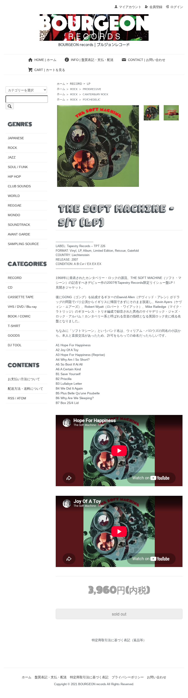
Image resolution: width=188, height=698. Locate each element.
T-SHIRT (14, 326)
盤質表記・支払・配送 (51, 677)
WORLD (14, 196)
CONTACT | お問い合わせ (146, 60)
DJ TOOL (15, 345)
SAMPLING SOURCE (23, 244)
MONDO (14, 215)
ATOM (21, 398)
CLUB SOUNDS (19, 186)
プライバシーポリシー (128, 677)
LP (88, 83)
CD (10, 287)
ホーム (61, 83)
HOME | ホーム (45, 60)
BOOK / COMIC (19, 316)
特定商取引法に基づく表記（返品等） (119, 640)
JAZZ (12, 157)
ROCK (74, 89)
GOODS (14, 335)
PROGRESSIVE (92, 89)
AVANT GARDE (19, 234)
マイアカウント (130, 7)
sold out (119, 614)
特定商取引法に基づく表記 (89, 677)
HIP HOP (14, 176)
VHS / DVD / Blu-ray (22, 306)
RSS (11, 398)
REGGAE (14, 205)
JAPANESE (16, 138)
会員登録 (155, 7)
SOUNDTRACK (19, 224)
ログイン (176, 7)
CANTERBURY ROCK (95, 94)
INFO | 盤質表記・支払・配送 (92, 60)
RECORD (76, 83)
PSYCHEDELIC (91, 99)
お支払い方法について (24, 379)
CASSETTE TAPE (20, 297)
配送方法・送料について (25, 388)
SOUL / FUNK (18, 167)
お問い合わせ (156, 677)
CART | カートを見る (49, 70)
